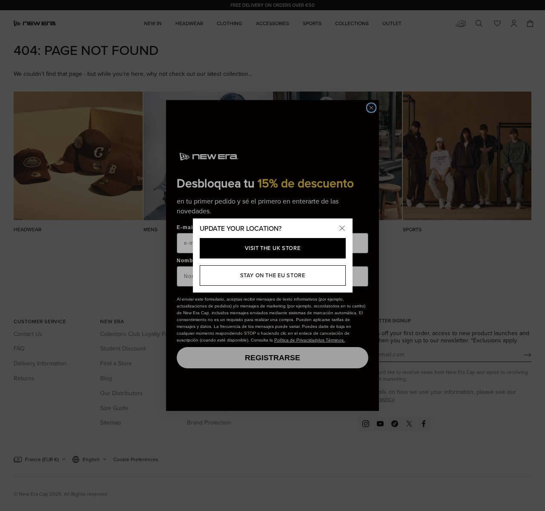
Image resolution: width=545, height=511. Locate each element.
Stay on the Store (272, 275)
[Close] (342, 228)
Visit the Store (273, 248)
